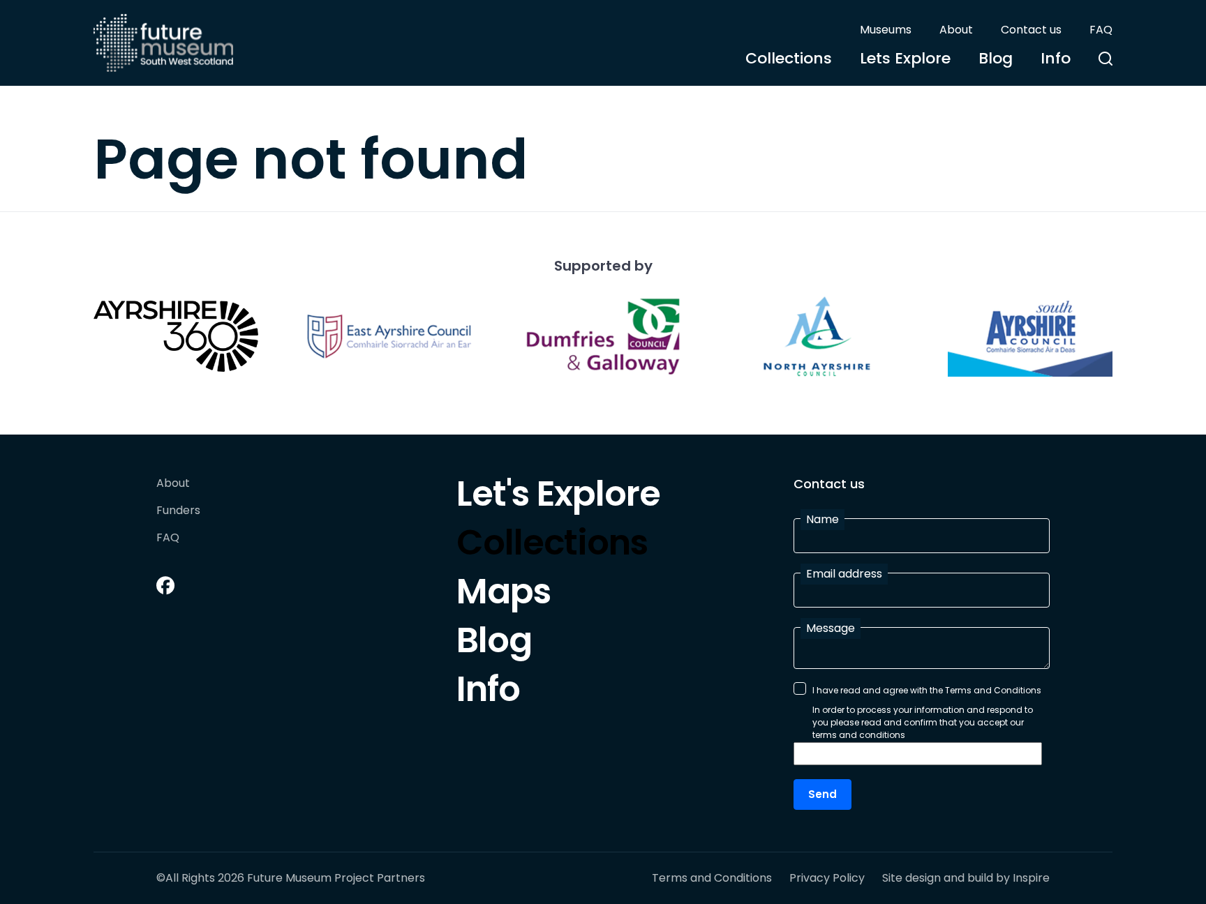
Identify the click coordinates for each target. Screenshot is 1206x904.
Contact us (1031, 30)
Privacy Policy (827, 878)
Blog (995, 58)
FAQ (1100, 30)
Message (830, 628)
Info (1056, 58)
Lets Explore (905, 58)
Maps (503, 595)
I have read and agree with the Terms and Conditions (926, 690)
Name (822, 519)
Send (822, 794)
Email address (844, 574)
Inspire (1031, 878)
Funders (178, 511)
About (956, 30)
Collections (788, 58)
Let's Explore (558, 497)
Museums (885, 30)
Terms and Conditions (712, 878)
